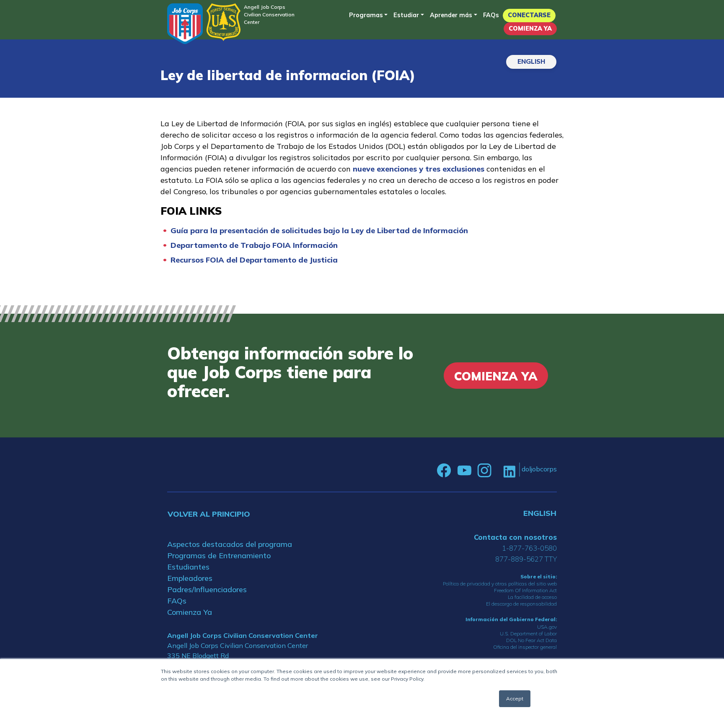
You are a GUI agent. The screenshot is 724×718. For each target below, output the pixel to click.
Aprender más (451, 15)
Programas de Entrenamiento (219, 555)
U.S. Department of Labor (528, 633)
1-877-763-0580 (529, 548)
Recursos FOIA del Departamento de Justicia (254, 260)
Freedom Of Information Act (525, 590)
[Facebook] (444, 470)
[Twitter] (497, 470)
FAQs (491, 15)
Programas (366, 15)
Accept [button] (514, 698)
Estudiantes (188, 567)
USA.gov (547, 627)
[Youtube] (464, 470)
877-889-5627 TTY (526, 558)
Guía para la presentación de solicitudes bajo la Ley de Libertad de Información (319, 230)
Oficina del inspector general (525, 647)
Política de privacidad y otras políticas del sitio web (500, 583)
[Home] (185, 23)
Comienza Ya (530, 28)
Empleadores (189, 578)
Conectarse (529, 15)
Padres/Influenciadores (207, 589)
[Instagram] (484, 470)
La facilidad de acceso (532, 597)
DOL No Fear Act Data (531, 640)
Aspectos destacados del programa (229, 544)
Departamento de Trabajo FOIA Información (254, 245)
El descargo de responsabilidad (521, 604)
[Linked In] (509, 470)
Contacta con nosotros (515, 537)
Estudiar (406, 15)
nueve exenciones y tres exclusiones (418, 169)
